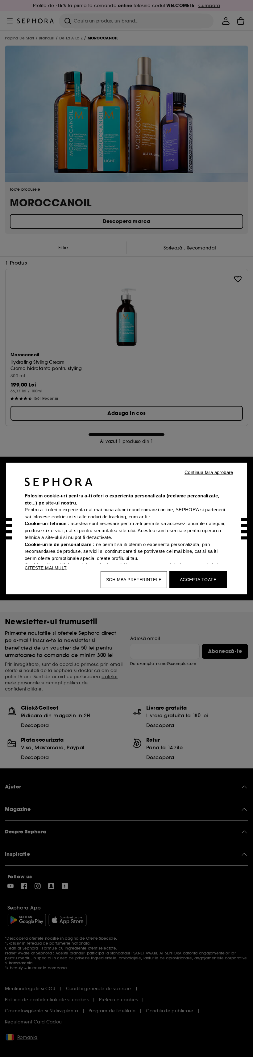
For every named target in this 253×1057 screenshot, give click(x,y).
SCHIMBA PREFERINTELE (133, 579)
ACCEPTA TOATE (198, 579)
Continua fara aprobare (209, 472)
